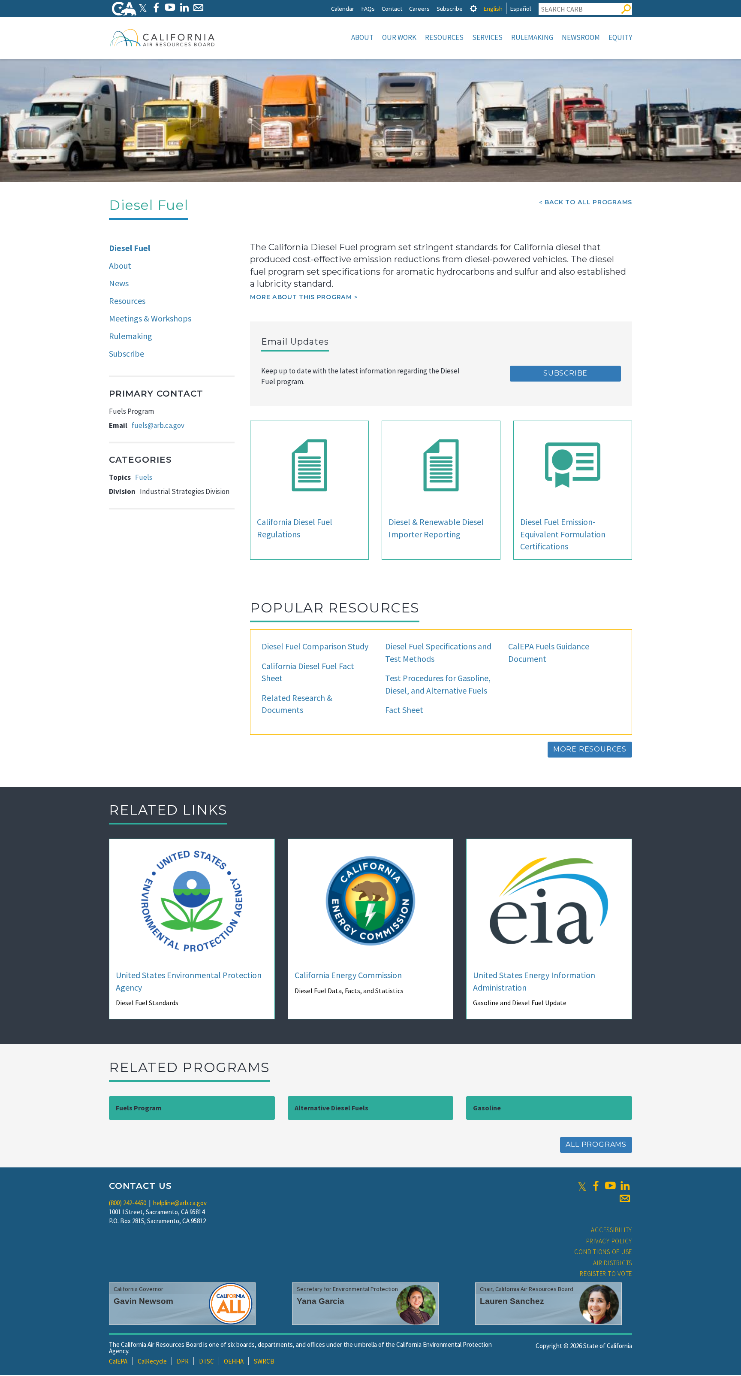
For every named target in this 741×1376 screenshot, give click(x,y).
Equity (620, 37)
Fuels (143, 477)
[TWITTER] (143, 7)
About (362, 37)
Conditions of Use (603, 1252)
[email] (624, 1198)
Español (520, 8)
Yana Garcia (320, 1301)
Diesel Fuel (129, 247)
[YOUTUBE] (170, 7)
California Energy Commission (348, 975)
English (493, 8)
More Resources (590, 749)
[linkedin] (624, 1185)
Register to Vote (606, 1274)
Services (487, 37)
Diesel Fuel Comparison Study (315, 646)
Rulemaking (532, 37)
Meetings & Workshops (150, 318)
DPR (183, 1361)
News (119, 283)
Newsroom (581, 37)
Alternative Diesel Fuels (331, 1107)
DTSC (206, 1361)
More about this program (301, 297)
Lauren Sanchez (512, 1301)
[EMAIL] (198, 7)
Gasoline (487, 1107)
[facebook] (595, 1185)
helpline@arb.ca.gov (180, 1203)
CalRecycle (152, 1361)
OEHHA (234, 1361)
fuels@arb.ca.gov (158, 425)
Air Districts (612, 1263)
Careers (419, 8)
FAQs (368, 8)
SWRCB (264, 1361)
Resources (444, 37)
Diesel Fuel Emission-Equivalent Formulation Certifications (562, 534)
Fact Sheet (404, 709)
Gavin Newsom (143, 1301)
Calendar (342, 8)
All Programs (596, 1144)
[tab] (473, 8)
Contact (392, 8)
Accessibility (611, 1230)
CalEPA (118, 1361)
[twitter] (582, 1185)
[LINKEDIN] (184, 7)
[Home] (162, 37)
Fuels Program (139, 1107)
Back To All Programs (588, 202)
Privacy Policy (609, 1241)
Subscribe (450, 8)
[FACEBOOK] (156, 7)
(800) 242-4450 (127, 1203)
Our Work (399, 37)
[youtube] (610, 1185)
